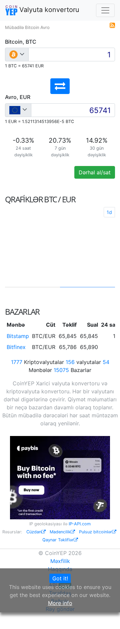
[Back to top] (105, 614)
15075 (61, 370)
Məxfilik (60, 561)
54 (106, 362)
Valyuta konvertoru (48, 10)
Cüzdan (33, 531)
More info (60, 603)
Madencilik (60, 531)
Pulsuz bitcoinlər (95, 531)
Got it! (60, 578)
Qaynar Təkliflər (58, 539)
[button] (60, 86)
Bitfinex (16, 347)
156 (70, 362)
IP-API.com (80, 523)
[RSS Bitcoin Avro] (112, 24)
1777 (16, 362)
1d (109, 212)
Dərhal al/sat (95, 172)
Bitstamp (18, 336)
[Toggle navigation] (105, 10)
